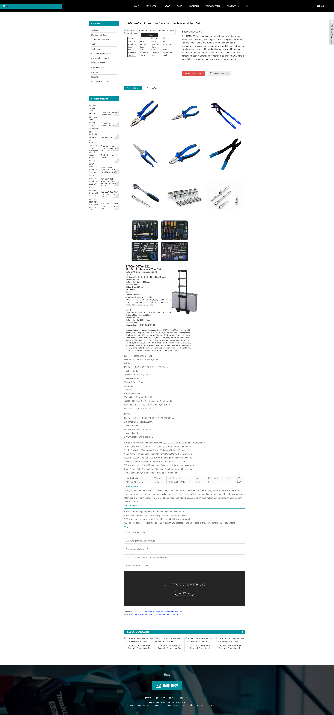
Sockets (94, 30)
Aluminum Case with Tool (100, 41)
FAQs (179, 6)
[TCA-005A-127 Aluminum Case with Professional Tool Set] (169, 640)
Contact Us (232, 6)
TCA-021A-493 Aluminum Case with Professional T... (139, 647)
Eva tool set (96, 72)
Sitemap (170, 702)
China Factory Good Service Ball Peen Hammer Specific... (109, 114)
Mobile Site (180, 702)
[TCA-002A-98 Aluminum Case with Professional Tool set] (199, 640)
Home (136, 6)
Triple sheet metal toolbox (109, 156)
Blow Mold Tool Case (100, 81)
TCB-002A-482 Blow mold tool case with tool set (109, 194)
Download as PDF (220, 73)
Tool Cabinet (96, 49)
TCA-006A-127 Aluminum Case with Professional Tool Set (157, 611)
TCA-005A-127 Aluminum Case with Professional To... (169, 647)
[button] (184, 593)
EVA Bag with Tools (99, 35)
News (167, 6)
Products (151, 6)
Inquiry (170, 685)
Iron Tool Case (97, 67)
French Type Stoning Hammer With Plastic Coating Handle (109, 126)
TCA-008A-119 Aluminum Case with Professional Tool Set (108, 171)
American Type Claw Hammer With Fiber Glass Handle (109, 148)
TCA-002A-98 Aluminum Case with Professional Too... (199, 647)
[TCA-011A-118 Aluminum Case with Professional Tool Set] (230, 640)
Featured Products (157, 702)
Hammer (95, 77)
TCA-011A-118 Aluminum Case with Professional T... (230, 647)
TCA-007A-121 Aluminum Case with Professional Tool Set (108, 182)
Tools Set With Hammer (132, 705)
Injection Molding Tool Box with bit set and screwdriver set (101, 58)
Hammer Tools (173, 705)
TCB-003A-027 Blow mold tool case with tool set (109, 206)
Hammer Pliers (205, 705)
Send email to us (195, 73)
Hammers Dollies (159, 705)
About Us (194, 6)
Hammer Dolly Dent (189, 705)
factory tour (213, 6)
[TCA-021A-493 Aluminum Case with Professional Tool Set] (139, 640)
